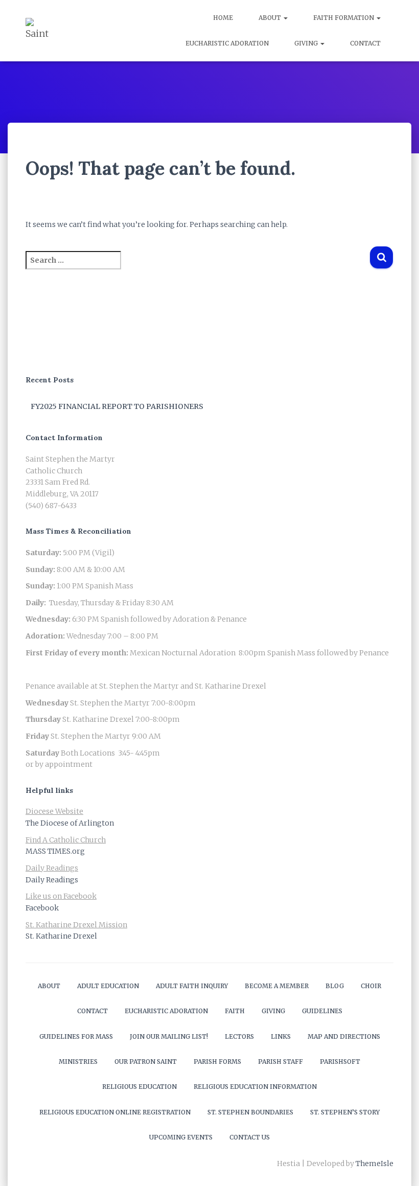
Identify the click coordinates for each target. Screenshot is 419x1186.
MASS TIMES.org (55, 851)
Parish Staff (280, 1061)
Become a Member (277, 986)
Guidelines (322, 1011)
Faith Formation (344, 17)
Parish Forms (217, 1061)
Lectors (239, 1036)
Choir (371, 986)
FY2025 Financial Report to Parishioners (117, 406)
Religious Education (139, 1086)
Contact (365, 43)
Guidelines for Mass (76, 1036)
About (271, 17)
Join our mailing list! (169, 1036)
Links (281, 1036)
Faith (235, 1011)
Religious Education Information (255, 1086)
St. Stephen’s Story (345, 1112)
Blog (334, 986)
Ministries (78, 1061)
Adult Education (108, 986)
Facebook (42, 908)
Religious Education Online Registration (115, 1112)
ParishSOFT (340, 1061)
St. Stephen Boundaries (250, 1112)
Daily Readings (52, 879)
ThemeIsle (374, 1163)
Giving (306, 43)
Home (223, 17)
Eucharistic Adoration (227, 43)
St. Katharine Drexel (61, 936)
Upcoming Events (181, 1137)
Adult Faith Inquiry (192, 986)
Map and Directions (344, 1036)
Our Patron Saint (145, 1061)
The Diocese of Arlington (70, 823)
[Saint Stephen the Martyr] (38, 30)
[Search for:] (197, 267)
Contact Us (249, 1137)
